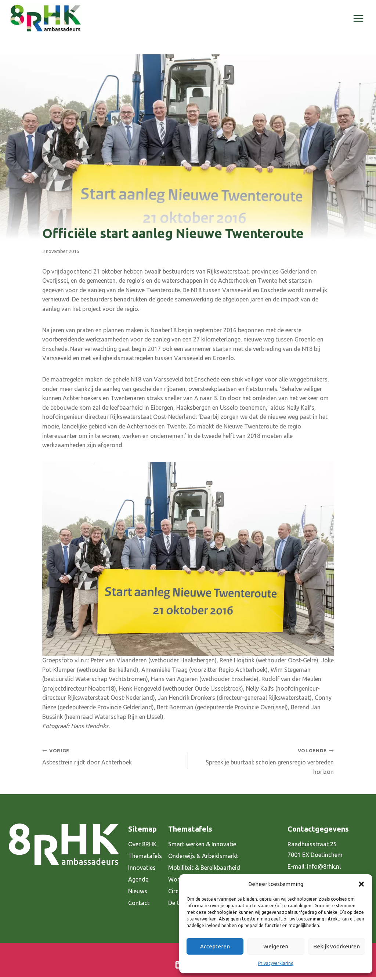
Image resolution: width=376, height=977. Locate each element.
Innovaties (142, 867)
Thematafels (145, 856)
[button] (361, 884)
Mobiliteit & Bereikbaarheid (204, 867)
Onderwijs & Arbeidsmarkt (203, 856)
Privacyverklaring (275, 963)
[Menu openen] (358, 18)
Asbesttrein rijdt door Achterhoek (87, 757)
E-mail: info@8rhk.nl (314, 866)
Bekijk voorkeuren (336, 946)
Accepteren (215, 946)
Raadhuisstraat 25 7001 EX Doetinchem (315, 849)
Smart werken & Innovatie (202, 844)
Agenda (138, 879)
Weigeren (275, 946)
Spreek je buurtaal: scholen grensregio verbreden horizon (270, 761)
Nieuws (137, 891)
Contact (138, 903)
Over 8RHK (142, 844)
